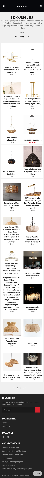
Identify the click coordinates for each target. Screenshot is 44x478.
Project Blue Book (19, 451)
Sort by (22, 32)
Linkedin (15, 447)
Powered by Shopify (25, 476)
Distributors (6, 426)
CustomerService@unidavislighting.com (17, 469)
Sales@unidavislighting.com (12, 461)
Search (4, 423)
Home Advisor (17, 454)
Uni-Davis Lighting (12, 476)
